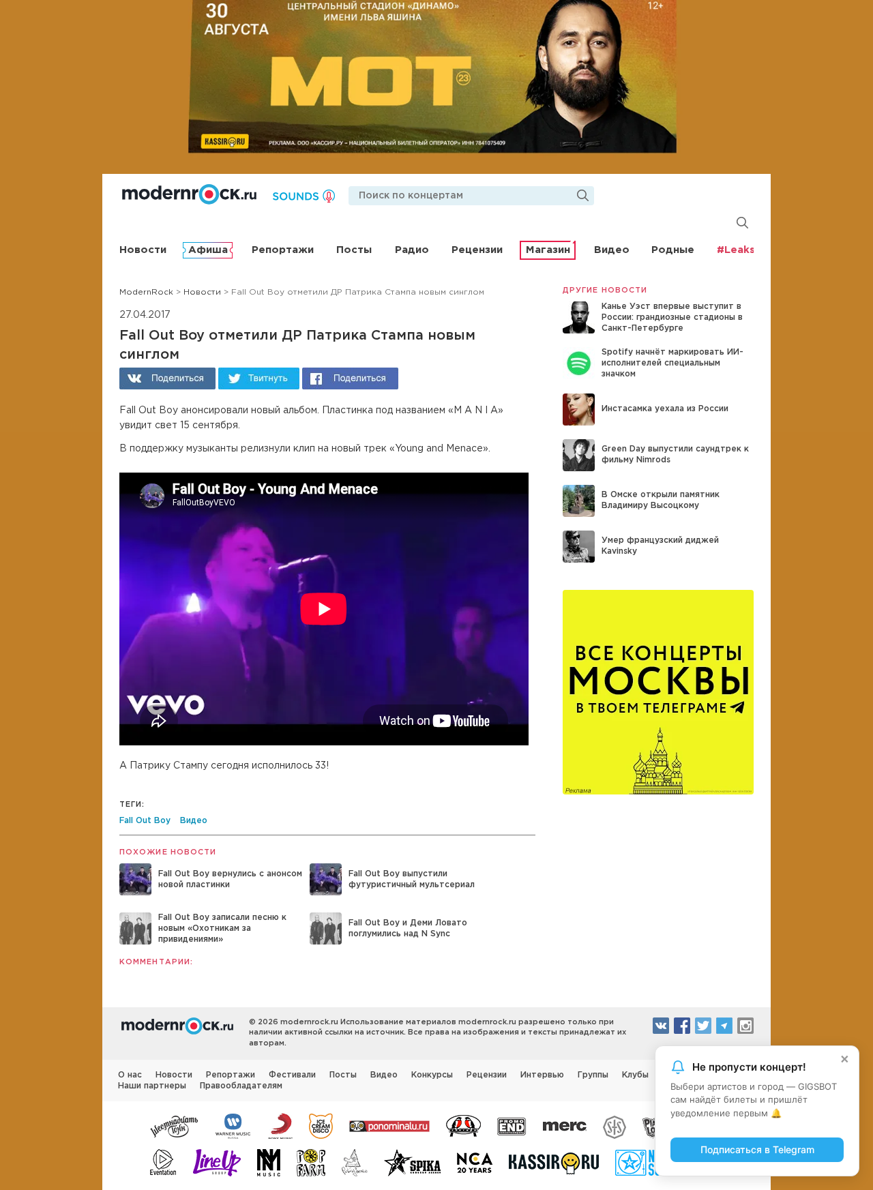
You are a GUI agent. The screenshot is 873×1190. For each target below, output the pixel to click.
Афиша (208, 250)
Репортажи (283, 250)
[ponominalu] (389, 1125)
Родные (672, 250)
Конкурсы (432, 1075)
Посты (354, 250)
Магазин (548, 250)
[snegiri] (463, 1125)
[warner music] (234, 1125)
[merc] (565, 1125)
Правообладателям (241, 1086)
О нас (130, 1075)
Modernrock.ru (189, 194)
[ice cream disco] (321, 1125)
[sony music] (280, 1125)
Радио (412, 250)
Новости (142, 250)
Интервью (542, 1075)
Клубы (635, 1075)
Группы (593, 1075)
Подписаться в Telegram (757, 1149)
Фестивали (292, 1075)
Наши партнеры (152, 1086)
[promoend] (512, 1125)
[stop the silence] (614, 1125)
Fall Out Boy (145, 820)
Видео (612, 250)
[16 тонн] (174, 1125)
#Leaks (736, 250)
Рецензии (477, 250)
